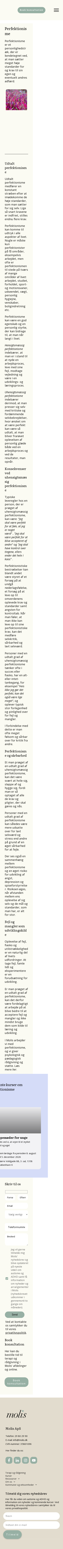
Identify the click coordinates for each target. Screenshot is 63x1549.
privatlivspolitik (15, 1333)
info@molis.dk (20, 1439)
